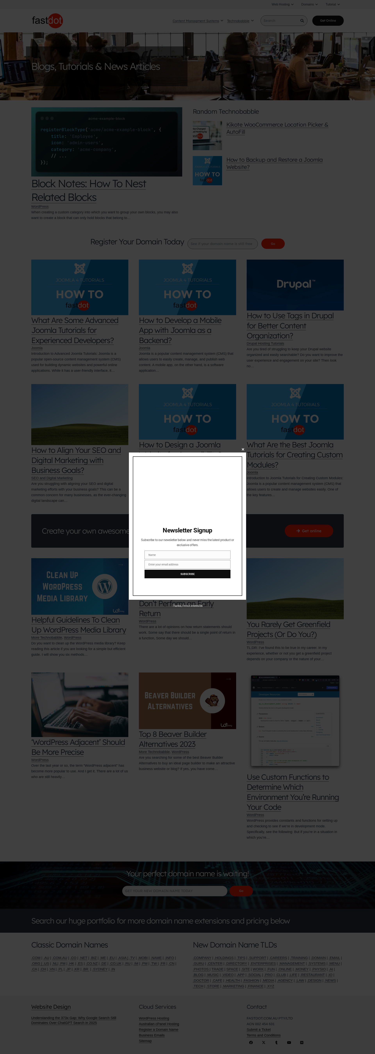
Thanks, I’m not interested (187, 605)
